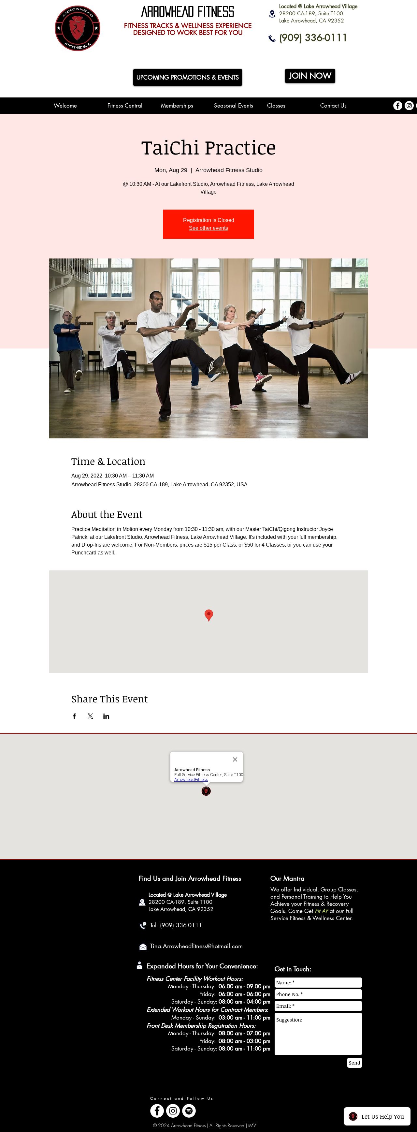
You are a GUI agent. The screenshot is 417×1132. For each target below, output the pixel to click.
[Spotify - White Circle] (189, 1111)
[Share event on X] (90, 716)
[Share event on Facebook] (74, 716)
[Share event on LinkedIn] (106, 716)
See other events (208, 228)
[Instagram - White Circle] (409, 105)
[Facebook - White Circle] (397, 105)
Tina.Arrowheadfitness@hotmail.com (196, 946)
